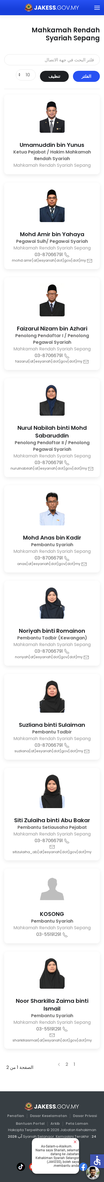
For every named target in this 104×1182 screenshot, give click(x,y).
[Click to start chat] (93, 1173)
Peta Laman (77, 1123)
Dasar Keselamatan (48, 1115)
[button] (97, 7)
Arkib (55, 1123)
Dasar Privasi (85, 1115)
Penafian (15, 1115)
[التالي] (59, 1064)
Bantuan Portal (30, 1123)
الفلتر (86, 76)
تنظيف (54, 76)
